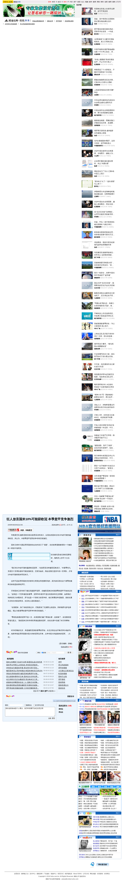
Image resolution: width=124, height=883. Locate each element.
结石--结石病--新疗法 (87, 584)
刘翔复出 (98, 565)
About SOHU (77, 874)
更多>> (118, 535)
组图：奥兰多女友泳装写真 (109, 745)
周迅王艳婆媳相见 (100, 730)
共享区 (82, 709)
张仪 (95, 543)
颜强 (95, 538)
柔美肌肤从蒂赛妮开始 (87, 586)
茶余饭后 (87, 737)
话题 (82, 613)
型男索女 (96, 851)
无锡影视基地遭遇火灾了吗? (109, 598)
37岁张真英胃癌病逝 (85, 652)
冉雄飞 (96, 558)
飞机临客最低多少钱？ (92, 607)
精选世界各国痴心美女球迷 (108, 833)
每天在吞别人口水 (85, 851)
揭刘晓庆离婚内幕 (100, 727)
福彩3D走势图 (115, 709)
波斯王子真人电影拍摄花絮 (89, 764)
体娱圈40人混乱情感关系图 (91, 830)
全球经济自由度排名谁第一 (109, 607)
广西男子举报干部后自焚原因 (107, 601)
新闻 (49, 2)
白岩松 (96, 560)
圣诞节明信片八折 (86, 732)
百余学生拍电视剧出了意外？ (109, 604)
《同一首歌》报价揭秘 (90, 769)
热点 (82, 616)
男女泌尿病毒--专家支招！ (88, 693)
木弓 (95, 546)
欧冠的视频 (62, 674)
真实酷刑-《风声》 (85, 640)
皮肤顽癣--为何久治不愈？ (88, 695)
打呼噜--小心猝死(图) (87, 579)
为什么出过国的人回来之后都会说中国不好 (99, 855)
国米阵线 (61, 682)
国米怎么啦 (62, 676)
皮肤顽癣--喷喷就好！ (108, 581)
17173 (118, 2)
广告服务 (47, 874)
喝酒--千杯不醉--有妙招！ (109, 697)
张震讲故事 (109, 704)
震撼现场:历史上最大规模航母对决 (105, 644)
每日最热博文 (90, 565)
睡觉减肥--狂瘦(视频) (87, 576)
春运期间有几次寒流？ (92, 604)
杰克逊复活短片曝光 (85, 665)
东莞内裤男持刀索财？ (92, 619)
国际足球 (50, 21)
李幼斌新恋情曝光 (114, 727)
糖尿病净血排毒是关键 (87, 589)
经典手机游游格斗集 (103, 709)
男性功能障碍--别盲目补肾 (109, 690)
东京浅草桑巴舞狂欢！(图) (88, 755)
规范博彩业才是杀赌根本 (106, 538)
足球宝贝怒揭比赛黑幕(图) (90, 833)
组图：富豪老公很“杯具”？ (88, 750)
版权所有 (83, 876)
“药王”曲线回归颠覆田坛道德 (109, 827)
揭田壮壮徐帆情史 (85, 725)
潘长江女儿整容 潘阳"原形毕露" (104, 650)
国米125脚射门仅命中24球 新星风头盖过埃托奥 (24, 662)
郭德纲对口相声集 (91, 704)
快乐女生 (100, 568)
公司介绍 (86, 874)
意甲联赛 (59, 21)
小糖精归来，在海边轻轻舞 (108, 851)
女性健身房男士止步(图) (108, 830)
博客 (98, 2)
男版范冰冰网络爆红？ (92, 616)
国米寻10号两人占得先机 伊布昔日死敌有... (22, 665)
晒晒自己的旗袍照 (91, 857)
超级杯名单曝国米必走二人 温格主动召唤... (22, 682)
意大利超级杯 (63, 665)
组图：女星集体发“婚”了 (108, 750)
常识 (82, 607)
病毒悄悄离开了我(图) (106, 555)
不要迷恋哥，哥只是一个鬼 (108, 841)
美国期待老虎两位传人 (106, 553)
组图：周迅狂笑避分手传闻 (89, 740)
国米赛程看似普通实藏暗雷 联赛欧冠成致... (22, 685)
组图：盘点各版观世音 (108, 748)
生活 (82, 604)
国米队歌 (61, 688)
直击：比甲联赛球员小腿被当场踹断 (106, 675)
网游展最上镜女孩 (85, 561)
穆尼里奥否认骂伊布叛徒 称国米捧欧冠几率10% (24, 671)
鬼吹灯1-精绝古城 (90, 706)
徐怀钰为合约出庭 (99, 783)
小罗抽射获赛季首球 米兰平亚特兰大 (106, 667)
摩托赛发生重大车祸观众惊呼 (110, 755)
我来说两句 (55, 525)
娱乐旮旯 (96, 846)
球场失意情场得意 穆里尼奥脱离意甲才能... (22, 674)
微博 (94, 2)
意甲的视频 (62, 668)
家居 (79, 2)
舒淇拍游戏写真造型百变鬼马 (110, 764)
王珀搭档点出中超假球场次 (107, 558)
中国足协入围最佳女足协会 (108, 822)
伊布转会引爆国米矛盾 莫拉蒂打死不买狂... (22, 668)
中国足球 (96, 822)
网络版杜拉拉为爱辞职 (108, 757)
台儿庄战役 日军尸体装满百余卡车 (105, 630)
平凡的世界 (106, 706)
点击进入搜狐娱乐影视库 (88, 762)
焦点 (82, 598)
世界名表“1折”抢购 (86, 581)
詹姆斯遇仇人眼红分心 (107, 817)
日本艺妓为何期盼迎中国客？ (109, 619)
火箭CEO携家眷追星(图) (105, 546)
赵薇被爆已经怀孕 (86, 727)
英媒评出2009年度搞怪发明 (108, 843)
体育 (53, 2)
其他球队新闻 (69, 21)
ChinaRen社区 (87, 837)
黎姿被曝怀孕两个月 (85, 783)
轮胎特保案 (113, 565)
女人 (82, 2)
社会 (82, 622)
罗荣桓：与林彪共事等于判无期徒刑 (106, 632)
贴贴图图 (96, 843)
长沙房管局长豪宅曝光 (92, 610)
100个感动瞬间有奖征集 (88, 760)
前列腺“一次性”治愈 (107, 586)
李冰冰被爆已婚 (99, 725)
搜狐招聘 (40, 874)
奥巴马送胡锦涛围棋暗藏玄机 (109, 824)
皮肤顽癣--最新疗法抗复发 (109, 688)
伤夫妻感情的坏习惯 (86, 690)
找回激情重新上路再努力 (106, 548)
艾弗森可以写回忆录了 (106, 551)
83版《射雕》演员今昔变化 (89, 757)
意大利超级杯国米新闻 (27, 24)
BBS (102, 2)
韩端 (95, 548)
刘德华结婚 (107, 568)
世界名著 (100, 706)
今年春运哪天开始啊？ (92, 622)
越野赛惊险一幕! (85, 678)
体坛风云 (96, 824)
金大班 (112, 637)
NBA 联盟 (96, 817)
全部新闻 (100, 874)
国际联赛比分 (63, 685)
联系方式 (61, 874)
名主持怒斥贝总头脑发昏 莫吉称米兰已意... (22, 679)
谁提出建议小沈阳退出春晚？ (109, 610)
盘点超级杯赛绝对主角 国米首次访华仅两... (22, 676)
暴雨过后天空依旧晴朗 (104, 857)
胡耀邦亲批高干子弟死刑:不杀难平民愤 (106, 642)
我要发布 (70, 696)
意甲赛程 (61, 679)
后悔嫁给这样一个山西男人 (108, 848)
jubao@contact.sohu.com (70, 879)
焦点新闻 (96, 841)
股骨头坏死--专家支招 (108, 589)
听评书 (82, 704)
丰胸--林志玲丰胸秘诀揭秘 (88, 685)
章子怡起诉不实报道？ (92, 595)
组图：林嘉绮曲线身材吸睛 (89, 743)
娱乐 (59, 2)
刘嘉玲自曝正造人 (100, 732)
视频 (86, 2)
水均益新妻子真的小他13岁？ (110, 595)
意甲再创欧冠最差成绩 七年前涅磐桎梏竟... (22, 688)
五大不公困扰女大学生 (92, 613)
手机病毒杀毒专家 (91, 709)
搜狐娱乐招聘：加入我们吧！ (110, 762)
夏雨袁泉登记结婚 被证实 (102, 658)
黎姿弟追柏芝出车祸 (113, 783)
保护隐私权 (68, 874)
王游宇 (96, 553)
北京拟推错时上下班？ (92, 598)
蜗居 (111, 635)
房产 (75, 2)
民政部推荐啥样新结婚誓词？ (109, 616)
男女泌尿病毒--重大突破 (108, 579)
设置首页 (17, 874)
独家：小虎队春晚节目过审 (109, 740)
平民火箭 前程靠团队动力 (108, 819)
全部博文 (107, 874)
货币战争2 (114, 706)
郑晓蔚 (96, 551)
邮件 (90, 2)
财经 (65, 2)
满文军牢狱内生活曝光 (111, 767)
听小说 (82, 706)
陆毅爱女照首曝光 (114, 730)
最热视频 (88, 626)
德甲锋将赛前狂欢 (85, 827)
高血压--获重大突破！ (108, 584)
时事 (82, 619)
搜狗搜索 (11, 652)
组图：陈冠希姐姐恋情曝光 (89, 745)
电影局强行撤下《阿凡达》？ (109, 622)
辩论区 (61, 712)
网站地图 (93, 874)
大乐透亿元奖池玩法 (66, 671)
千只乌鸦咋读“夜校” (91, 601)
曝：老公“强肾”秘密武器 (88, 697)
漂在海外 (82, 855)
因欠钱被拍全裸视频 (85, 549)
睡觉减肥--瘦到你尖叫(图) (88, 688)
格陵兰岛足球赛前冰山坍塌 (103, 677)
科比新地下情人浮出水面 (102, 672)
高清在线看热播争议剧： (102, 635)
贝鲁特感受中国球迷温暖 (106, 541)
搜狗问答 (84, 592)
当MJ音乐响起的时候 (110, 769)
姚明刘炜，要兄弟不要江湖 (107, 560)
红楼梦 (116, 704)
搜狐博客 (87, 535)
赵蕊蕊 (96, 555)
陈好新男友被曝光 (114, 732)
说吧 (106, 2)
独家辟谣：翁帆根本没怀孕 (109, 760)
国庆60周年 (93, 568)
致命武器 (107, 637)
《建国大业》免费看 (100, 655)
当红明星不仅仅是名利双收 (108, 846)
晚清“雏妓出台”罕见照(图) (109, 752)
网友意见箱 (102, 864)
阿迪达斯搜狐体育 (38, 21)
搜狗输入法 (24, 874)
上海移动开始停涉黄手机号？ (109, 613)
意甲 (60, 662)
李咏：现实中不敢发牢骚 (91, 767)
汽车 (71, 2)
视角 (82, 601)
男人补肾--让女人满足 (108, 576)
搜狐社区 (87, 813)
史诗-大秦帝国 (99, 637)
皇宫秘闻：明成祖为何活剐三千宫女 (106, 639)
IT (68, 2)
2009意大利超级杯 (11, 24)
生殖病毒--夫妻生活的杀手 (109, 685)
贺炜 (95, 541)
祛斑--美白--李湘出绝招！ (109, 693)
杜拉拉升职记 (101, 704)
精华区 (61, 709)
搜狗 (113, 2)
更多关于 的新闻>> (44, 691)
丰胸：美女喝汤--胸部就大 (109, 695)
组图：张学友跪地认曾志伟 (109, 743)
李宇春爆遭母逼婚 (86, 730)
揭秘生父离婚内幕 (113, 725)
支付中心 (32, 874)
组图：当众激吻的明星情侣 (89, 748)
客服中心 (54, 874)
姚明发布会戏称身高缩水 (106, 543)
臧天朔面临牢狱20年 (101, 660)
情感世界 (96, 848)
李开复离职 (105, 565)
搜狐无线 (88, 701)
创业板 (86, 568)
